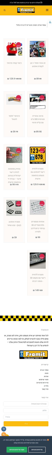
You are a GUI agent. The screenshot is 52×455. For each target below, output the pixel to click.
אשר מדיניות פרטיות (16, 449)
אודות (46, 376)
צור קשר (45, 389)
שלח (26, 424)
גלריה (46, 386)
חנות (35, 25)
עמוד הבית (42, 25)
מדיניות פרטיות (42, 382)
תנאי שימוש (43, 379)
